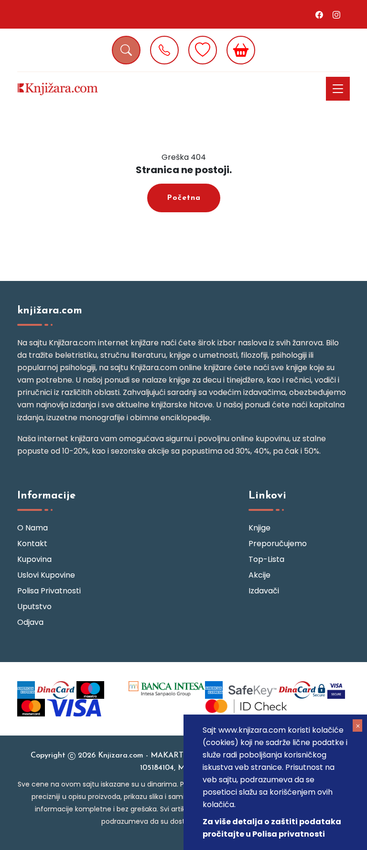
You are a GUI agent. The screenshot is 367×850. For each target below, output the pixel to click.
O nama (32, 527)
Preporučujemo (277, 543)
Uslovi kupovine (46, 575)
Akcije (259, 575)
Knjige (259, 527)
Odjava (30, 622)
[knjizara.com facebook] (319, 14)
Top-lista (266, 559)
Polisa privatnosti (49, 590)
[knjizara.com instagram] (336, 14)
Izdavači (263, 590)
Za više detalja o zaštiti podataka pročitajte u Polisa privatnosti (272, 828)
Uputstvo (34, 606)
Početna (184, 198)
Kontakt (32, 543)
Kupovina (34, 559)
